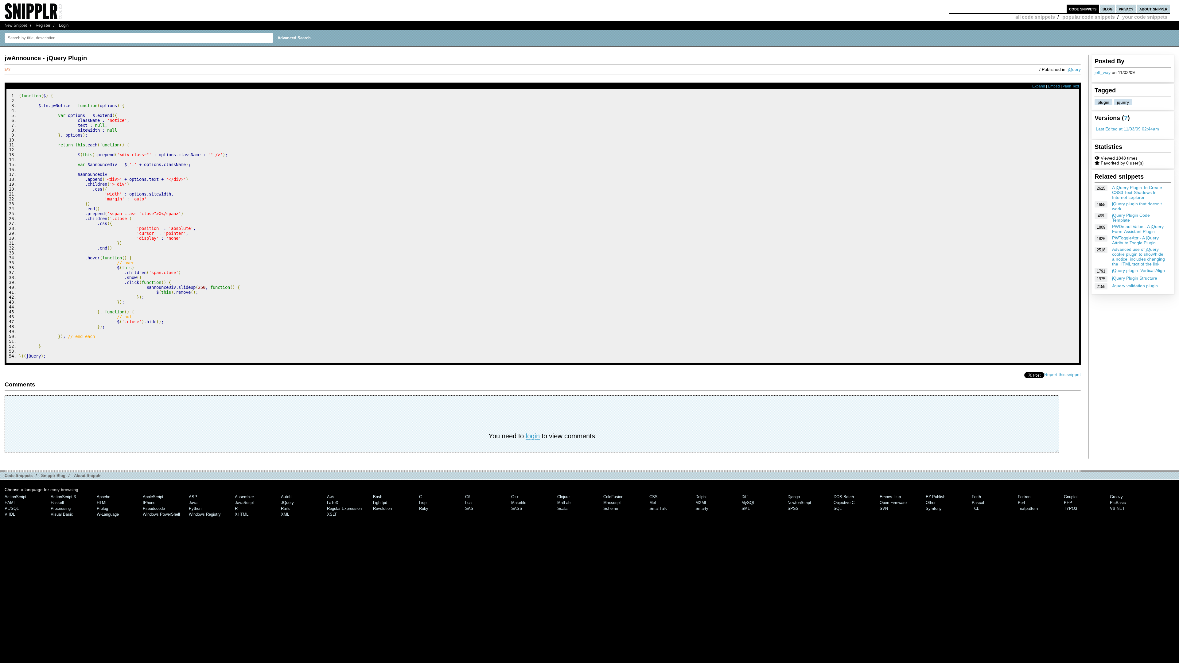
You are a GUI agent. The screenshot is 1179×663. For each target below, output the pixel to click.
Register (43, 25)
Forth (976, 496)
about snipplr (1153, 8)
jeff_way (1103, 72)
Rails (285, 508)
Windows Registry (205, 514)
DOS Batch (844, 496)
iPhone (149, 502)
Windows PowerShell (161, 514)
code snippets (1082, 8)
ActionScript (15, 496)
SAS (469, 508)
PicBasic (1118, 502)
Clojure (563, 496)
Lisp (422, 502)
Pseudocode (154, 508)
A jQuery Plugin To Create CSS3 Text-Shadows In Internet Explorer (1137, 192)
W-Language (108, 514)
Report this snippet (1062, 374)
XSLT (332, 514)
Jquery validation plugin (1135, 285)
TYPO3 (1070, 508)
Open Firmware (893, 502)
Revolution (382, 508)
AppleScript (153, 496)
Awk (331, 496)
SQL (838, 508)
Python (195, 508)
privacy (1126, 8)
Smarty (701, 508)
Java (193, 502)
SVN (884, 508)
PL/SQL (12, 508)
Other (931, 502)
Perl (1021, 502)
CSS (653, 496)
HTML (102, 502)
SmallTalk (658, 508)
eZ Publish (935, 496)
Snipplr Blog (53, 475)
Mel (652, 502)
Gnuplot (1071, 496)
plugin (1103, 102)
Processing (61, 508)
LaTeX (332, 502)
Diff (744, 496)
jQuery (1074, 69)
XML (285, 514)
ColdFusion (613, 496)
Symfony (934, 508)
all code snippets (1035, 17)
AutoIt (286, 496)
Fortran (1024, 496)
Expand (1038, 86)
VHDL (10, 514)
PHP (1068, 502)
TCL (975, 508)
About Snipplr (87, 475)
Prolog (102, 508)
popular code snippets (1088, 17)
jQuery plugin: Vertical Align (1138, 270)
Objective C (844, 502)
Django (794, 496)
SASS (516, 508)
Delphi (700, 496)
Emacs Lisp (890, 496)
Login (63, 25)
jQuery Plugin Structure (1134, 278)
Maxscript (612, 502)
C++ (515, 496)
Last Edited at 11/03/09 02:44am (1127, 128)
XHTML (241, 514)
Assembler (244, 496)
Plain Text (1071, 86)
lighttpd (380, 502)
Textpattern (1028, 508)
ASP (193, 496)
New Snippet (16, 25)
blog (1108, 8)
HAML (10, 502)
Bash (377, 496)
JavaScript (244, 502)
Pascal (978, 502)
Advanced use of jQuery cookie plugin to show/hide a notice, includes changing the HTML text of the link (1138, 256)
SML (745, 508)
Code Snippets (19, 475)
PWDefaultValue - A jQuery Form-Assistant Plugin (1138, 229)
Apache (103, 496)
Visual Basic (62, 514)
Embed (1054, 86)
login (533, 436)
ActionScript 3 (63, 496)
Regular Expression (344, 508)
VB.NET (1117, 508)
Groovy (1116, 496)
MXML (701, 502)
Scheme (610, 508)
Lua (468, 502)
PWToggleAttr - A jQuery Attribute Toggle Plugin (1135, 240)
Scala (562, 508)
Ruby (423, 508)
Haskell (57, 502)
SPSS (793, 508)
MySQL (748, 502)
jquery (1123, 102)
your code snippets (1144, 17)
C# (467, 496)
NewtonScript (799, 502)
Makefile (518, 502)
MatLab (563, 502)
